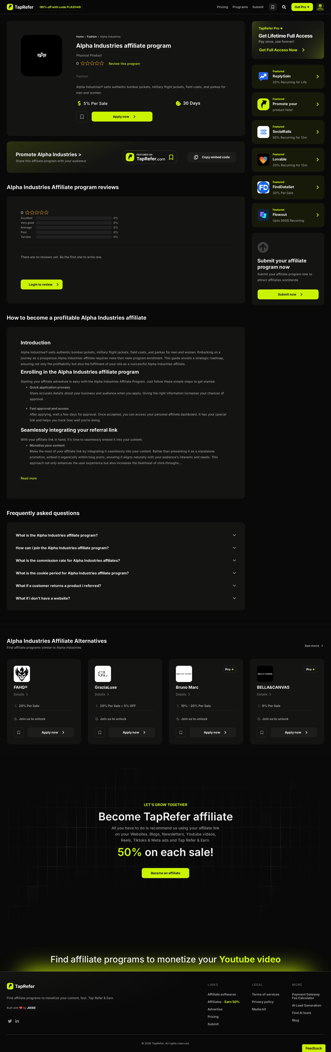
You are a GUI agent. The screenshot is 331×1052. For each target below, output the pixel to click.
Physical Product (89, 55)
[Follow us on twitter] (10, 1021)
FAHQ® (20, 687)
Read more (29, 478)
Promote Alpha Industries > (49, 154)
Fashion (92, 36)
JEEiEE (31, 1007)
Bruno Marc (187, 687)
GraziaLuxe (106, 687)
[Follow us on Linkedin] (17, 1021)
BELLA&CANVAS (273, 687)
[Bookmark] (82, 116)
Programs (240, 7)
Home (80, 36)
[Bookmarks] (273, 7)
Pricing (222, 7)
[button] (229, 669)
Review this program (124, 63)
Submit (257, 7)
